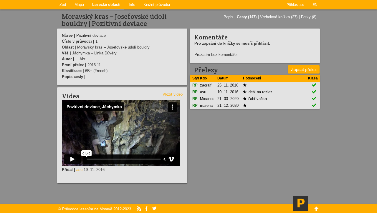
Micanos (207, 98)
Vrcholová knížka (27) (278, 17)
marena (206, 105)
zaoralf (205, 85)
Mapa (79, 4)
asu (79, 169)
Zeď (62, 4)
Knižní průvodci (156, 4)
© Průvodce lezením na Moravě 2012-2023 (94, 209)
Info (132, 4)
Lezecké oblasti (106, 4)
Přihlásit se (295, 5)
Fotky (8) (308, 17)
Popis (228, 17)
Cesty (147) (247, 17)
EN (315, 5)
